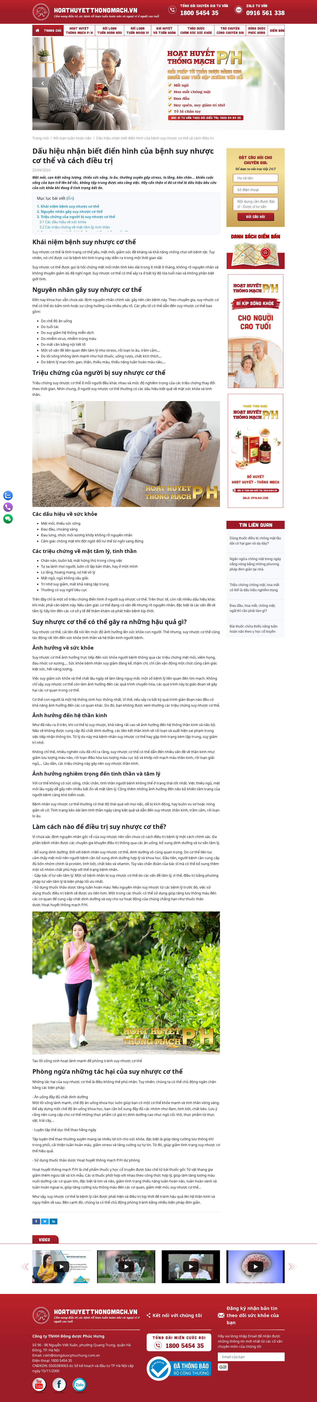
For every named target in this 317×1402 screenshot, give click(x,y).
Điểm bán (277, 30)
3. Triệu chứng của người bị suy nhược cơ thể (76, 216)
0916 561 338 (265, 12)
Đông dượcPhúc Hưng (256, 30)
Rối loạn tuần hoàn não (72, 138)
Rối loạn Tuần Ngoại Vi (137, 30)
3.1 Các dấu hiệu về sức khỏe (62, 222)
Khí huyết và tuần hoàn (164, 30)
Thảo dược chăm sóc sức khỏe (196, 30)
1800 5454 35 (199, 12)
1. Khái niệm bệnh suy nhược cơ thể (68, 206)
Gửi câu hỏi (255, 217)
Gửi (222, 1367)
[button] (42, 83)
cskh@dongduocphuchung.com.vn (71, 1355)
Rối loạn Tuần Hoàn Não (109, 30)
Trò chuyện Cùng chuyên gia (230, 30)
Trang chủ (52, 30)
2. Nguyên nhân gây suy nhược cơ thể (69, 211)
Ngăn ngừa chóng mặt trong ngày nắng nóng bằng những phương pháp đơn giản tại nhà (255, 564)
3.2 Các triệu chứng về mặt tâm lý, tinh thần (74, 227)
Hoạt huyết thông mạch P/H (79, 30)
